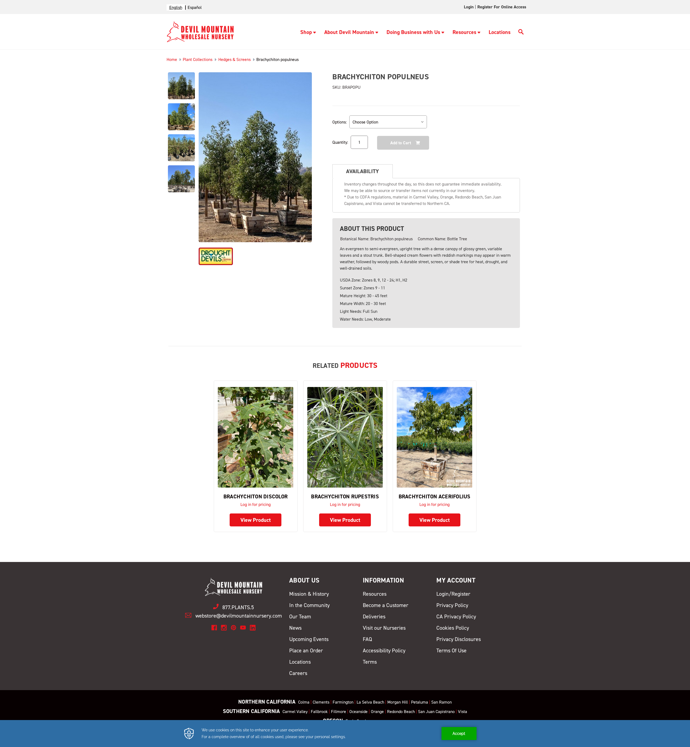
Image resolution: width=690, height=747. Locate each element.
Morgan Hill (397, 702)
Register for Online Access (501, 7)
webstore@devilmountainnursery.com (238, 615)
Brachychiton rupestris (345, 496)
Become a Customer (385, 605)
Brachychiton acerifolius (435, 496)
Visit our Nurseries (384, 627)
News (295, 627)
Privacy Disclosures (458, 639)
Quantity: (340, 142)
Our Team (300, 616)
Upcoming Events (309, 639)
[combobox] (176, 7)
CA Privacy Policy (456, 616)
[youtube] (243, 628)
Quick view (255, 437)
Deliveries (374, 616)
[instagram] (224, 628)
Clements (321, 702)
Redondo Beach (401, 711)
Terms (370, 661)
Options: (339, 122)
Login (469, 7)
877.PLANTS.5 (238, 607)
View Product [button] (255, 519)
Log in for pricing (255, 504)
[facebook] (214, 628)
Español (195, 7)
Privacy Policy (452, 605)
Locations (499, 32)
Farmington (343, 702)
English (175, 7)
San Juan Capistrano (436, 711)
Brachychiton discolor (255, 496)
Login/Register (453, 593)
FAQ (367, 639)
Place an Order (306, 650)
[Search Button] (521, 33)
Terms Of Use (451, 650)
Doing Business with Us (413, 32)
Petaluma (419, 702)
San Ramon (441, 702)
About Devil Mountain (349, 32)
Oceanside (358, 711)
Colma (303, 702)
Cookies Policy (452, 627)
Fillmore (338, 711)
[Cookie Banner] (345, 733)
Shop (306, 32)
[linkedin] (253, 628)
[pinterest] (233, 628)
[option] (194, 7)
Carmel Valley (295, 711)
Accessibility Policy (384, 650)
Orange (377, 711)
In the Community (309, 605)
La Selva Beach (370, 702)
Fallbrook (319, 711)
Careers (298, 673)
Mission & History (309, 593)
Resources (464, 32)
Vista (462, 711)
